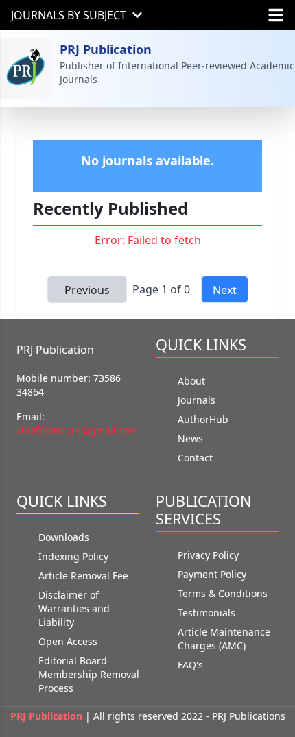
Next (225, 290)
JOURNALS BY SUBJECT (68, 15)
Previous (87, 290)
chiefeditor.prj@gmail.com (77, 430)
